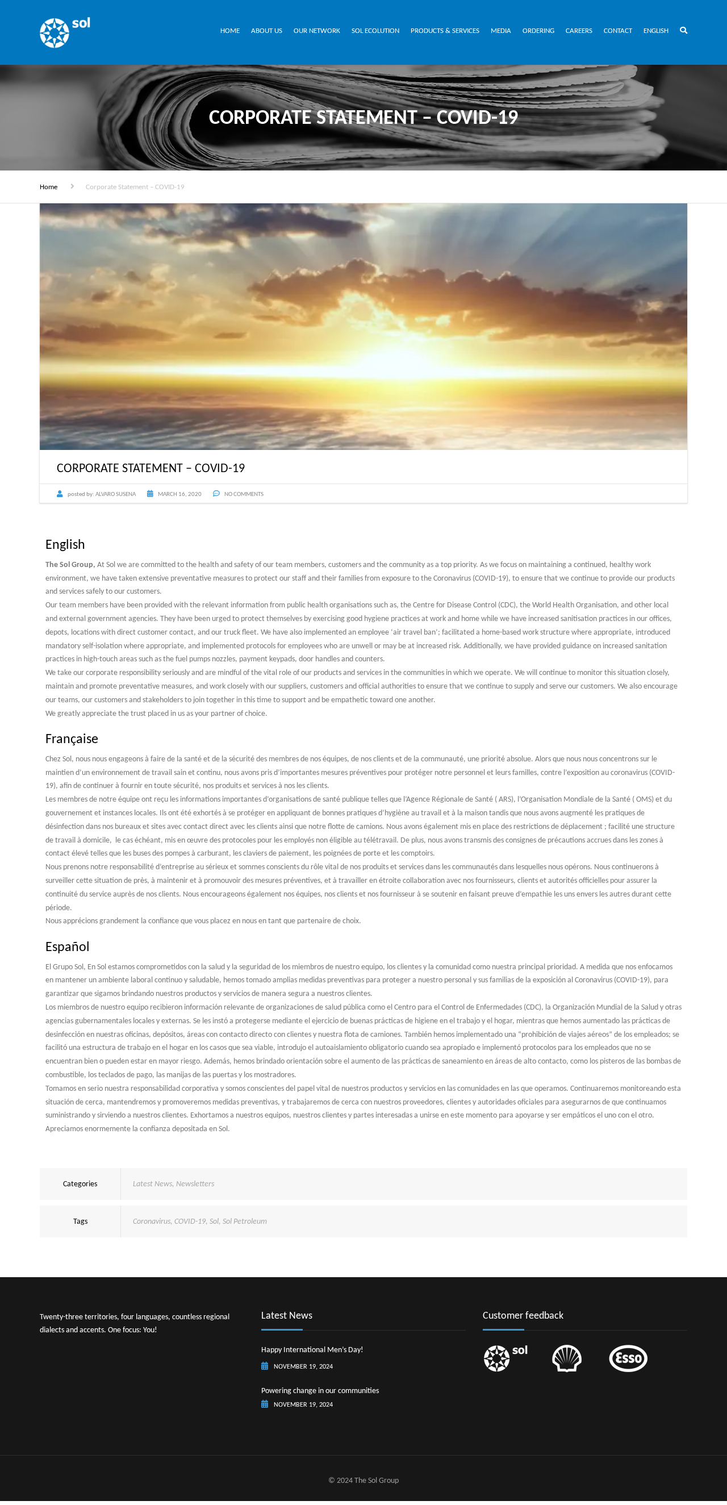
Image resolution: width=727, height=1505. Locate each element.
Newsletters (195, 1184)
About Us (266, 30)
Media (501, 30)
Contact (618, 30)
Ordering (538, 30)
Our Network (317, 30)
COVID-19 (190, 1221)
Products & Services (445, 30)
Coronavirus (151, 1221)
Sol (214, 1221)
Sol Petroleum (245, 1221)
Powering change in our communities (320, 1390)
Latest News (152, 1184)
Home (230, 30)
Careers (579, 30)
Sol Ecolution (375, 30)
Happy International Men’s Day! (312, 1349)
